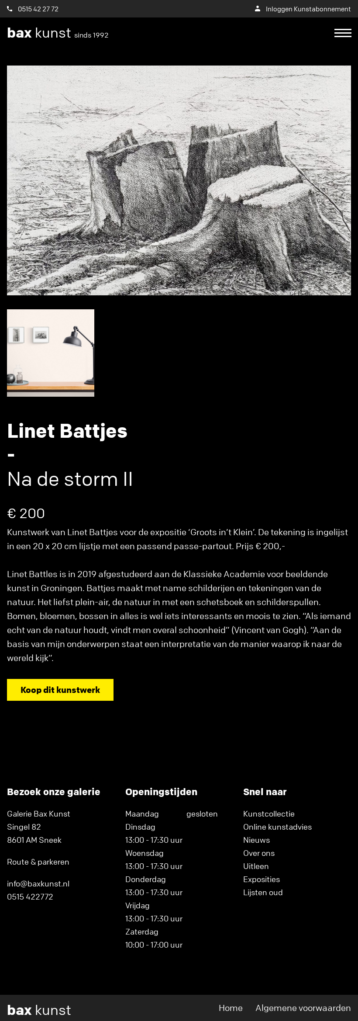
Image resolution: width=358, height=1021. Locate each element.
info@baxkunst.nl (38, 883)
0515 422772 (30, 896)
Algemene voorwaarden (303, 1007)
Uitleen (256, 866)
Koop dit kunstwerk (60, 689)
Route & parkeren (38, 861)
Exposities (261, 879)
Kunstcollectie (269, 813)
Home (231, 1007)
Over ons (259, 853)
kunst (58, 32)
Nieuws (256, 839)
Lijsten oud (263, 892)
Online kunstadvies (277, 826)
